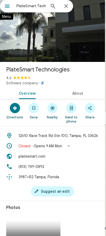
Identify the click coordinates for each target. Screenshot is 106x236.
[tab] (26, 93)
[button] (52, 146)
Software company (22, 83)
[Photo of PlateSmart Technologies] (52, 31)
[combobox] (31, 6)
